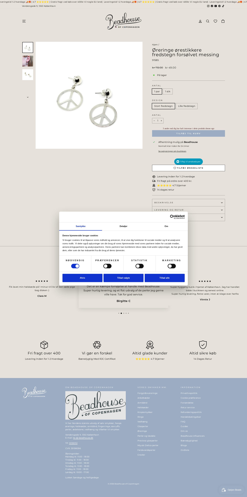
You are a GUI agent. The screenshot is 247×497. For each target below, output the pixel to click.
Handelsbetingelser (191, 417)
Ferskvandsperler (147, 450)
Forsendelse (187, 403)
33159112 (73, 443)
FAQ (183, 421)
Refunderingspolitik (191, 412)
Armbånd (142, 403)
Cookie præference (191, 398)
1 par (157, 91)
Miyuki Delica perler (148, 445)
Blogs (184, 445)
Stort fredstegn (163, 106)
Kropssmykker (145, 412)
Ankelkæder (144, 398)
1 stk (167, 91)
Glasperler (143, 426)
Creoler (141, 455)
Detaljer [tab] (124, 226)
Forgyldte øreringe (148, 393)
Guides (184, 426)
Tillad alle (165, 278)
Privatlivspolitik (189, 393)
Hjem (155, 44)
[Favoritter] (215, 21)
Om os (184, 431)
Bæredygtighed (189, 441)
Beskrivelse (164, 203)
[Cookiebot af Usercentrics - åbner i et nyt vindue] (172, 217)
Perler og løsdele (146, 436)
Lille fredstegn (186, 106)
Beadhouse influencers (193, 436)
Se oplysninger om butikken (172, 151)
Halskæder (143, 407)
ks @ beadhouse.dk (83, 438)
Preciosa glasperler (148, 441)
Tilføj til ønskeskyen (190, 161)
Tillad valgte (123, 278)
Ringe (141, 417)
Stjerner (159, 359)
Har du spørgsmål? (169, 217)
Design (157, 100)
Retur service (188, 407)
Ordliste (185, 450)
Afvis (82, 278)
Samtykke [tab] (81, 226)
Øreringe (142, 431)
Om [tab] (166, 226)
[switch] (107, 266)
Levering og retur (169, 210)
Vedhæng (143, 421)
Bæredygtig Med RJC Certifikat (97, 359)
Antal (156, 86)
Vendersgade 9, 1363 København (39, 6)
